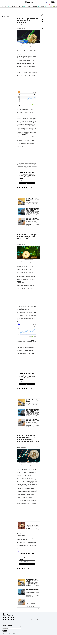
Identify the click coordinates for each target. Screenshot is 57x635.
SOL (41, 6)
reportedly (19, 313)
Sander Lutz (22, 627)
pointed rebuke (21, 140)
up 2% (32, 276)
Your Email (21, 178)
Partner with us (51, 4)
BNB (19, 6)
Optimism (26, 502)
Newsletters (32, 4)
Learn (26, 4)
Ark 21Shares (30, 288)
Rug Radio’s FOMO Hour (31, 542)
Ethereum (19, 488)
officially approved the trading (29, 469)
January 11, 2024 (32, 136)
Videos (29, 4)
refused (32, 340)
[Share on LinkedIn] (21, 45)
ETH (11, 6)
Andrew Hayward (23, 447)
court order (19, 124)
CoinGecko (27, 57)
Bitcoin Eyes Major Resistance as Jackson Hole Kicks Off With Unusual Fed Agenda (32, 209)
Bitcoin (20, 471)
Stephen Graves (22, 28)
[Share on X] (19, 45)
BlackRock (19, 290)
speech (26, 354)
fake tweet (29, 72)
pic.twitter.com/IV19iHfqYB (21, 134)
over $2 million (20, 166)
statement (32, 121)
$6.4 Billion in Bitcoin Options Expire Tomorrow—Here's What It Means (32, 199)
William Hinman (27, 353)
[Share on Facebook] (26, 187)
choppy (23, 112)
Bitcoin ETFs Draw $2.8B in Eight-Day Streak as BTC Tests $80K (32, 219)
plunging (22, 72)
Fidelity (22, 290)
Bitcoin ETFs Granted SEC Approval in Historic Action (31, 523)
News (23, 4)
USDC (34, 6)
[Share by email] (23, 45)
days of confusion (28, 279)
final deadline (33, 315)
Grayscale (28, 290)
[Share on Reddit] (26, 45)
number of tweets (33, 118)
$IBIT (18, 128)
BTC (3, 6)
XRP (27, 6)
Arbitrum (35, 499)
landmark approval (25, 50)
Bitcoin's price (19, 71)
